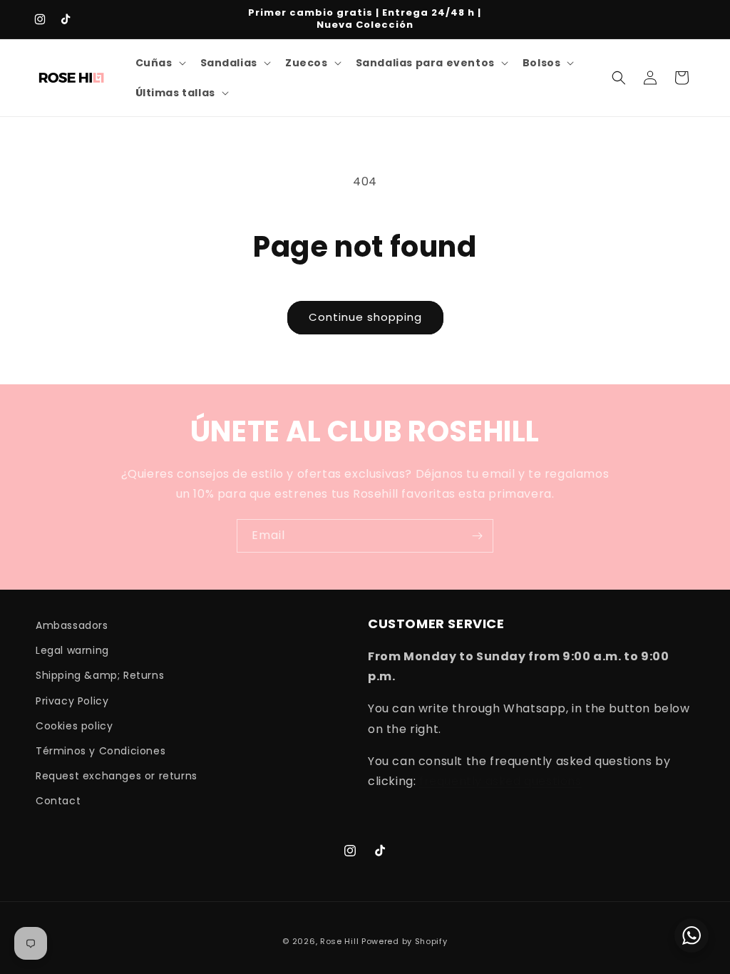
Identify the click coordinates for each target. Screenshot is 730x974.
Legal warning (72, 650)
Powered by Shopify (404, 941)
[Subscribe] (477, 536)
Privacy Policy (72, 701)
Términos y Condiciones (100, 751)
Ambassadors (72, 625)
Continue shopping (365, 316)
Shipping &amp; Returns (100, 675)
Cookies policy (74, 726)
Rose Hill (339, 941)
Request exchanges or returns (116, 776)
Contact (58, 801)
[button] (159, 63)
